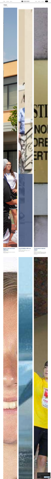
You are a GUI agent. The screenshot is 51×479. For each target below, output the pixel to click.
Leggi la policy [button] (39, 475)
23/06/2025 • (4, 251)
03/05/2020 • (20, 249)
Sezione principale (24, 249)
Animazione (7, 251)
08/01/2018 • (35, 251)
